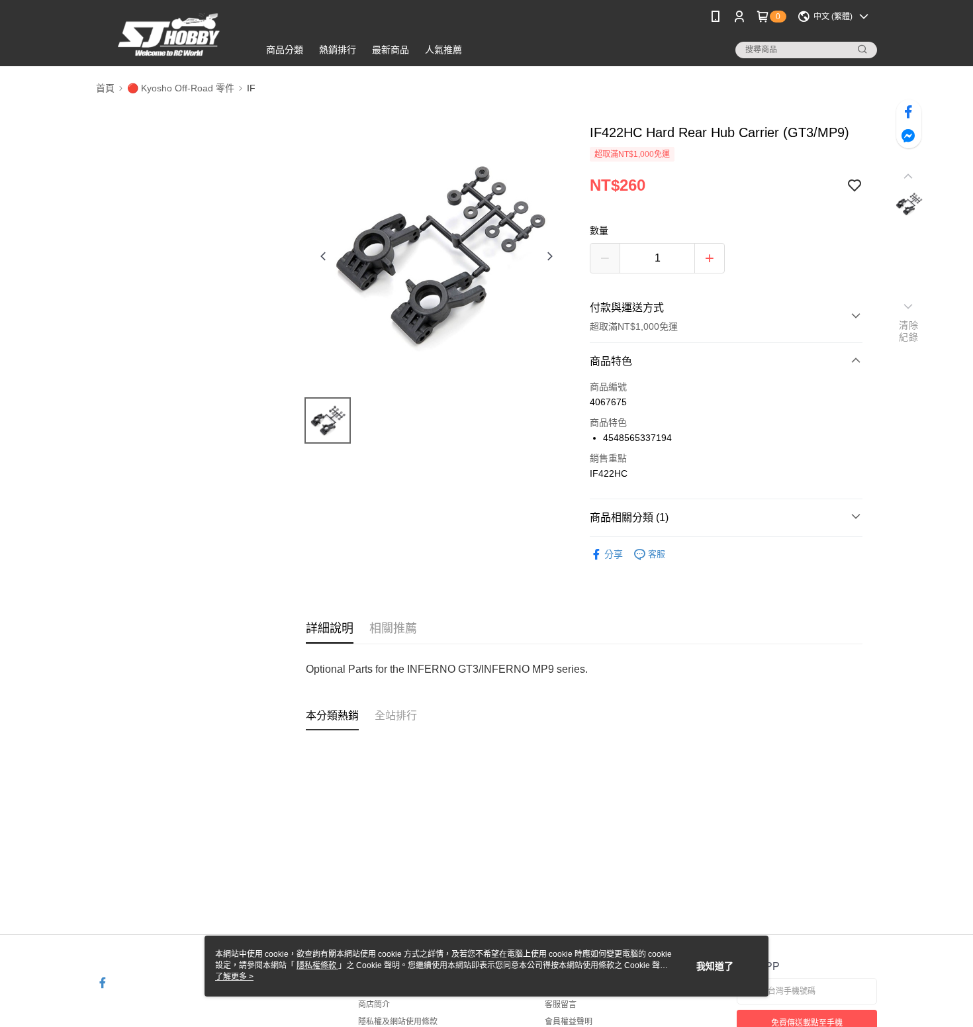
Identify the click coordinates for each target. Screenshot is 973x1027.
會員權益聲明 (568, 1021)
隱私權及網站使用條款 (398, 1021)
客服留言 (561, 1004)
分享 (613, 554)
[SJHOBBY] (169, 34)
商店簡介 (374, 1004)
